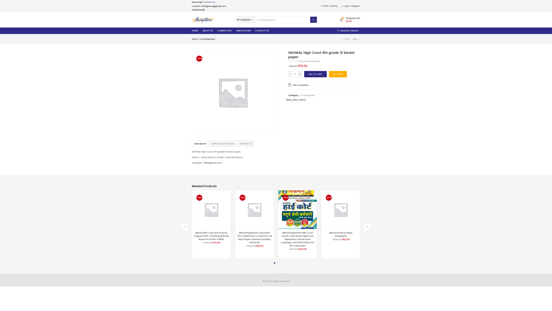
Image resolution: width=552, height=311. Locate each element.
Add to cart (315, 74)
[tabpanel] (211, 224)
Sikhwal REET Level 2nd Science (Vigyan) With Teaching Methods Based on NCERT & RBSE (211, 236)
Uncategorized (207, 39)
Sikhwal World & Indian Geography (340, 234)
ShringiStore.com (213, 162)
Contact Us (262, 30)
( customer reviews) (309, 61)
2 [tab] (277, 263)
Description (200, 143)
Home (195, 30)
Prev (347, 39)
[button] (245, 20)
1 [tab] (274, 263)
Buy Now (338, 74)
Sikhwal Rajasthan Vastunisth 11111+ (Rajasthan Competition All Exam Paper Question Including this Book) (254, 237)
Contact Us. (209, 2)
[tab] (200, 144)
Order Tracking (329, 5)
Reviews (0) (246, 143)
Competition (224, 30)
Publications (243, 30)
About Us (207, 30)
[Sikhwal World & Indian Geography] (340, 209)
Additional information (223, 143)
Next (355, 39)
